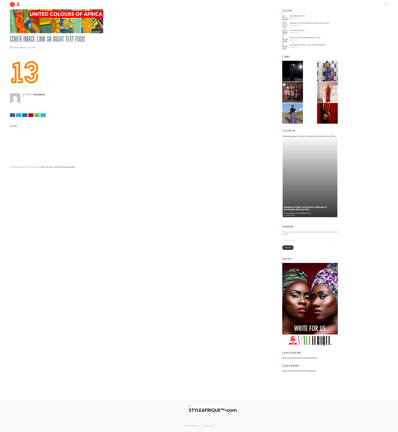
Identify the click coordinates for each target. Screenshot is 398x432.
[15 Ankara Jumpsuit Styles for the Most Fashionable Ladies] (327, 92)
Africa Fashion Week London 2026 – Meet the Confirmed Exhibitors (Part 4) (308, 45)
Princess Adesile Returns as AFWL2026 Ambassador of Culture (305, 38)
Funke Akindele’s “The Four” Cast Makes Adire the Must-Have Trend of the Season (309, 23)
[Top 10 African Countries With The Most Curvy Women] (292, 71)
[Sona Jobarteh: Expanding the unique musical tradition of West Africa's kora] (327, 113)
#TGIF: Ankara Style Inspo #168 (297, 16)
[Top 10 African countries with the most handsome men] (327, 71)
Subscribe (287, 248)
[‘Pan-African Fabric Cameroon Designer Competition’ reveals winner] (292, 92)
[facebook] (12, 115)
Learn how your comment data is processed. (58, 167)
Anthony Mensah (20, 48)
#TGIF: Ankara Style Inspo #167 (297, 30)
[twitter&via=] (18, 115)
